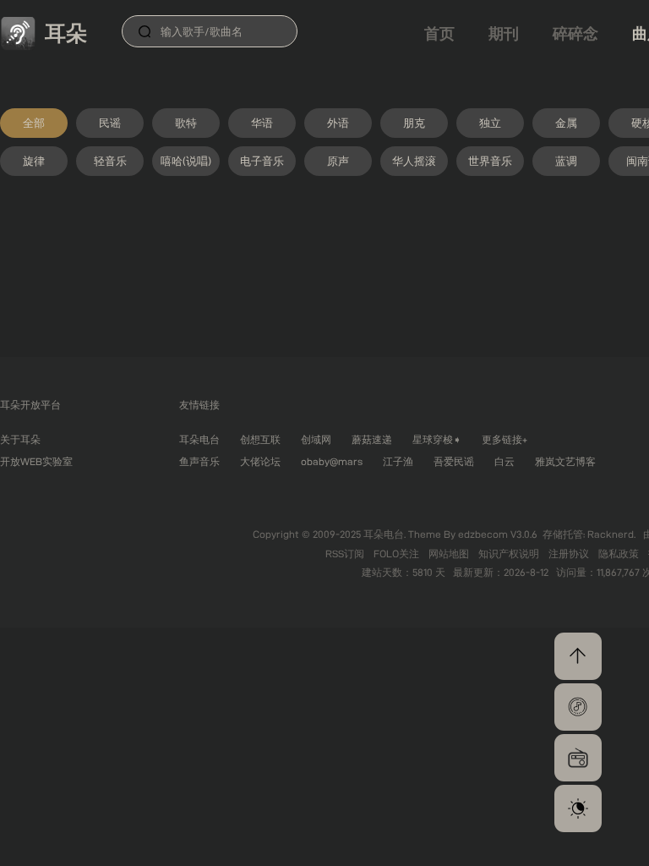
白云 (504, 461)
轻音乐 (110, 161)
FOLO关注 (398, 553)
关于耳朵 (20, 439)
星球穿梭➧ (436, 439)
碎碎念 (575, 33)
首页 (439, 33)
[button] (578, 707)
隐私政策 (619, 553)
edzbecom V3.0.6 (497, 534)
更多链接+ (504, 439)
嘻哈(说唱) (186, 161)
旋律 (34, 161)
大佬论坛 (260, 461)
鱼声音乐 (199, 461)
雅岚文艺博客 (565, 461)
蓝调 (566, 161)
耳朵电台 (199, 439)
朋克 (414, 123)
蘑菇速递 (372, 439)
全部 (34, 123)
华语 (262, 123)
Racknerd (610, 534)
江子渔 (398, 461)
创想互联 (260, 439)
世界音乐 (490, 161)
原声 (338, 161)
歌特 (186, 123)
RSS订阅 (346, 553)
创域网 (316, 439)
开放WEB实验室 (36, 461)
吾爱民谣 (454, 461)
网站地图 (450, 553)
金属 (566, 123)
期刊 (503, 33)
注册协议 (570, 553)
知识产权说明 (510, 553)
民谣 (110, 123)
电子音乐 (262, 161)
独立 (490, 123)
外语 (338, 123)
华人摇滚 (414, 161)
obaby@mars (332, 461)
